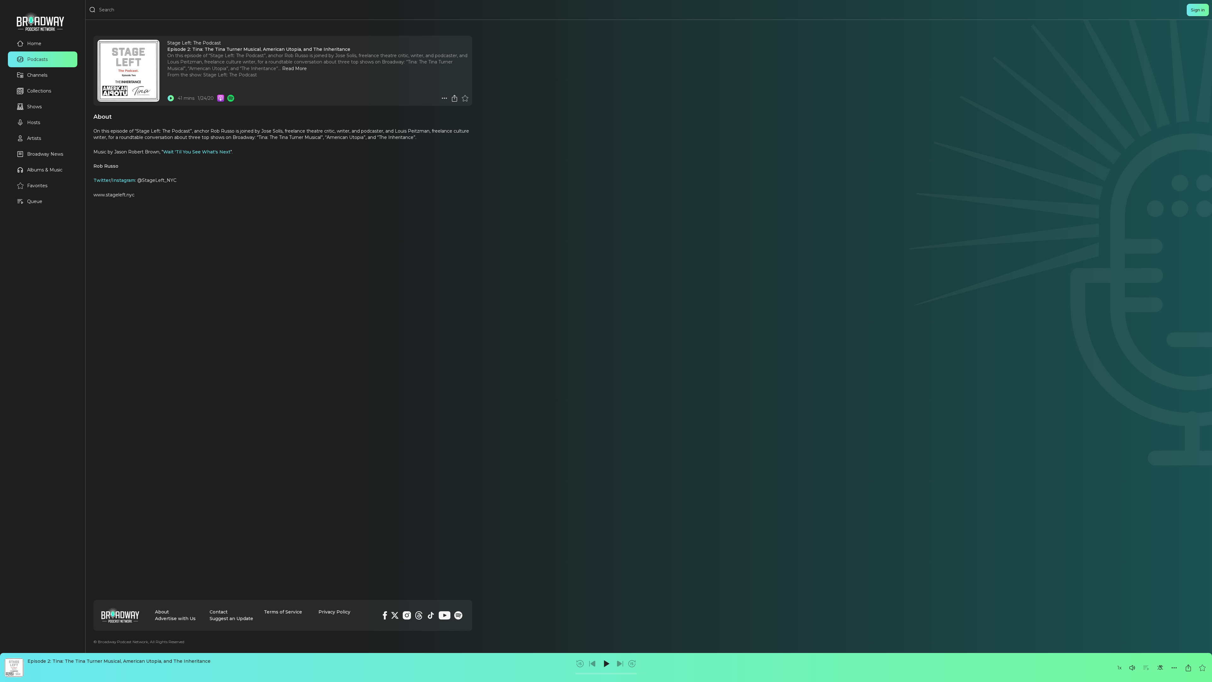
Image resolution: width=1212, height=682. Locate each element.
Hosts (33, 122)
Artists (34, 138)
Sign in (1198, 9)
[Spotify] (458, 615)
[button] (1132, 667)
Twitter (101, 180)
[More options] (1174, 667)
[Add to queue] (1146, 667)
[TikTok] (431, 615)
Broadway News (45, 154)
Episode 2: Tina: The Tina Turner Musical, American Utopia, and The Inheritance (119, 661)
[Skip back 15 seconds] (580, 663)
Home (34, 43)
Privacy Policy (334, 612)
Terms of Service (283, 612)
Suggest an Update (231, 618)
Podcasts (37, 59)
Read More (294, 68)
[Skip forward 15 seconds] (631, 663)
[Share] (1188, 667)
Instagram (123, 180)
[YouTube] (444, 615)
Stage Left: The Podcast (230, 75)
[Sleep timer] (1160, 667)
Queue (34, 201)
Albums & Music (44, 170)
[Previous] (592, 663)
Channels (37, 75)
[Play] (606, 664)
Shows (34, 107)
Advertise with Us (175, 618)
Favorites (37, 185)
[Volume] (1132, 667)
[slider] (606, 674)
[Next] (619, 663)
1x (1119, 668)
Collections (39, 91)
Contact (219, 612)
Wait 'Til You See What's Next (196, 152)
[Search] (92, 9)
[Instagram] (407, 615)
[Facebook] (385, 615)
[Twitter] (395, 615)
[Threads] (419, 615)
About (162, 612)
